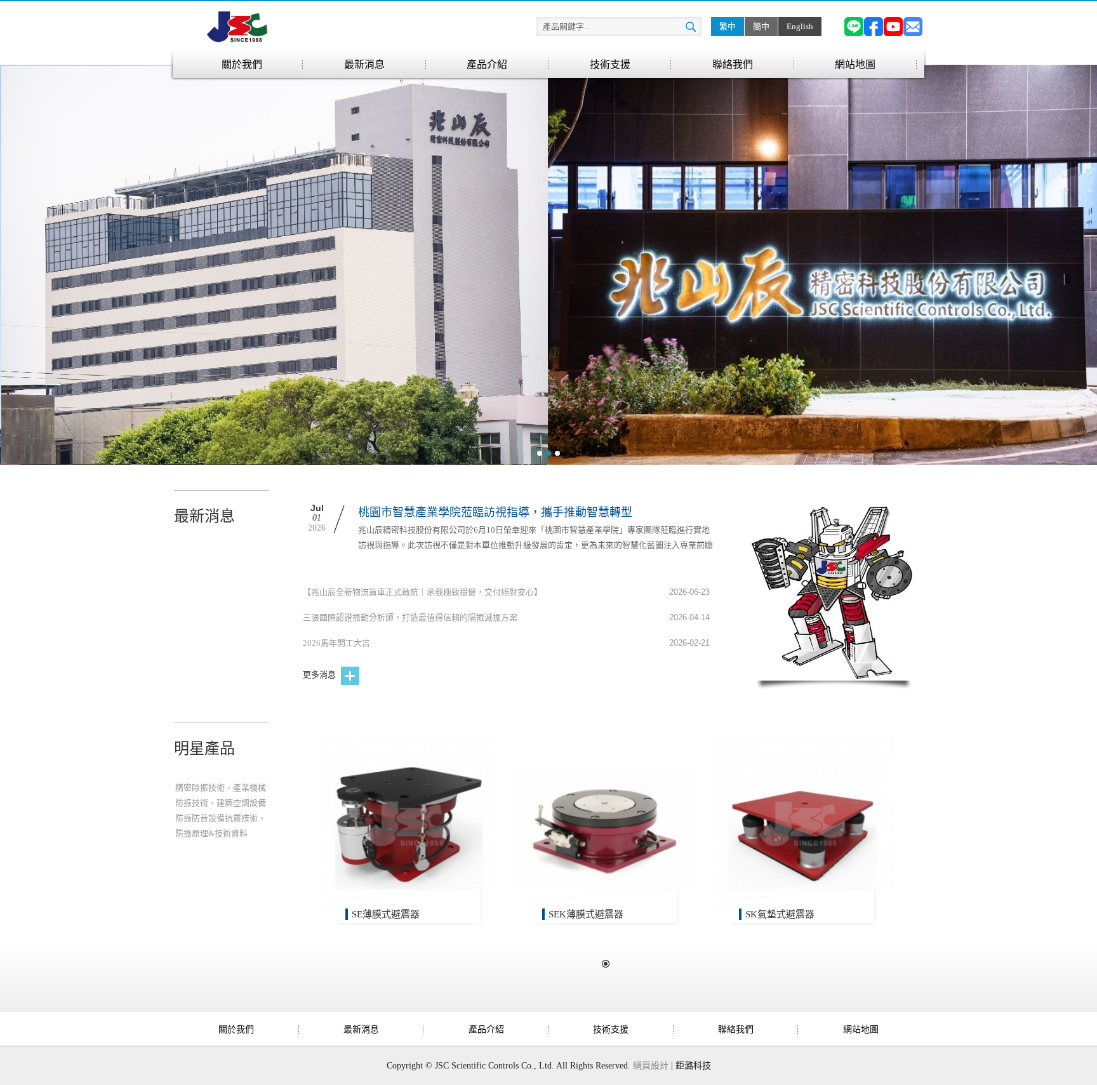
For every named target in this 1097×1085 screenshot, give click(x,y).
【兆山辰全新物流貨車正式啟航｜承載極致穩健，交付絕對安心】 (422, 592)
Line (853, 26)
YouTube (893, 26)
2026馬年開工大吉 (336, 643)
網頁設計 (650, 1065)
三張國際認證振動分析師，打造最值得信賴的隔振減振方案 (410, 617)
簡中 (761, 26)
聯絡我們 (732, 64)
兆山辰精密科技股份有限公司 (237, 27)
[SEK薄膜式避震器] (606, 827)
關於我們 (242, 64)
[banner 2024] (548, 265)
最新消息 (364, 64)
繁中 (727, 26)
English (800, 26)
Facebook (873, 26)
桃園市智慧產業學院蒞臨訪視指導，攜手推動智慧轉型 (495, 512)
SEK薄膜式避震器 (585, 914)
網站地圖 (855, 64)
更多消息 (320, 674)
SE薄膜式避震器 (386, 914)
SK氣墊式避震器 (779, 914)
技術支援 (610, 64)
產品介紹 (487, 64)
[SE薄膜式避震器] (409, 827)
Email (912, 26)
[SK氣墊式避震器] (802, 827)
